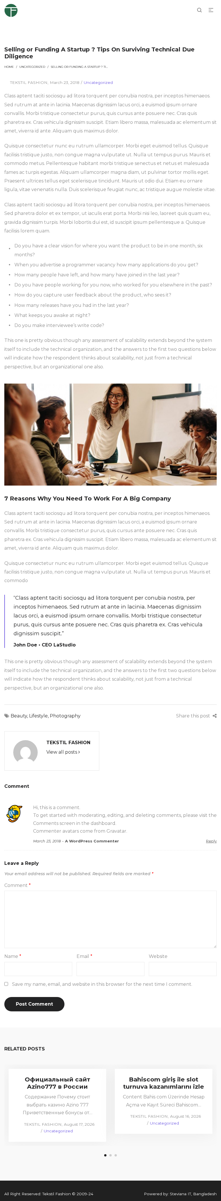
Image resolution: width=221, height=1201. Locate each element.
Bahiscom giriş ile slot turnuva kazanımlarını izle (163, 1083)
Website (158, 956)
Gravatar (116, 831)
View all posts (62, 752)
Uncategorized (32, 67)
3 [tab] (116, 1155)
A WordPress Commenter (92, 841)
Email (84, 956)
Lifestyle (38, 716)
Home (9, 67)
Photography (65, 716)
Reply (211, 841)
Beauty (19, 716)
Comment (17, 885)
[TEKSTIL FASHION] (25, 752)
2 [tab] (110, 1155)
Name (12, 956)
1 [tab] (105, 1155)
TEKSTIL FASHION (25, 82)
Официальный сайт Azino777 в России (57, 1083)
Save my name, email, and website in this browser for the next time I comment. (102, 984)
